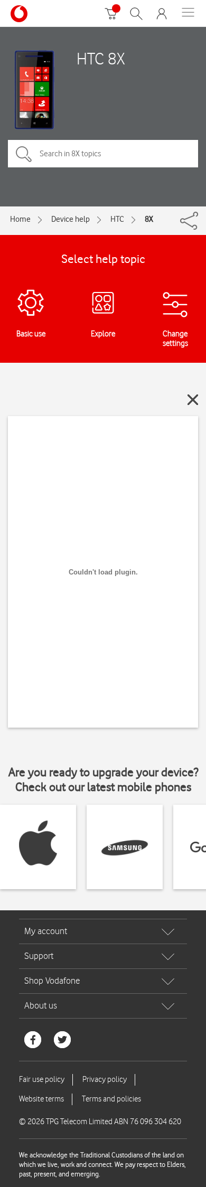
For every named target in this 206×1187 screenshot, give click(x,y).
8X (149, 219)
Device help (70, 219)
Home (20, 219)
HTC (117, 219)
